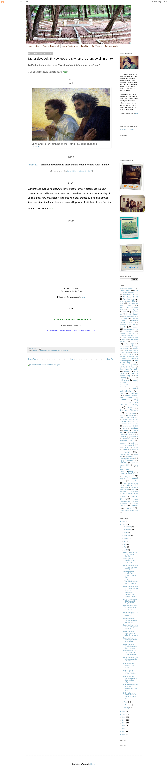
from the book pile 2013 (130, 422)
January (126, 708)
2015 (124, 524)
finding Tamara (129, 410)
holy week (131, 432)
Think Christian (128, 354)
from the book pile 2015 (130, 426)
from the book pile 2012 (130, 419)
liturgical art (124, 447)
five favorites (130, 413)
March (126, 702)
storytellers (134, 481)
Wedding (124, 358)
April (125, 550)
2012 (124, 717)
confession (124, 386)
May (125, 547)
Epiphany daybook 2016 (130, 337)
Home (71, 359)
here (65, 71)
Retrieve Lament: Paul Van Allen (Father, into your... (130, 672)
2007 (124, 731)
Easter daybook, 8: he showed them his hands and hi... (130, 614)
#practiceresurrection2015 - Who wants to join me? (130, 607)
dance (122, 393)
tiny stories (123, 491)
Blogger (93, 764)
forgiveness (131, 415)
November (127, 530)
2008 (124, 729)
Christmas (124, 318)
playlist (122, 472)
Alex (121, 303)
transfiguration (134, 491)
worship (135, 505)
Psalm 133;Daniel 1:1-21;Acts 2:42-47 (79, 171)
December (127, 527)
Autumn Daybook (132, 310)
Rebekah (135, 352)
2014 (124, 711)
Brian (124, 312)
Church (122, 327)
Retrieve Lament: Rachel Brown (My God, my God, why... (130, 679)
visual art (65, 350)
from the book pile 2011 (129, 417)
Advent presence (129, 299)
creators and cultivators (129, 390)
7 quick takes (125, 291)
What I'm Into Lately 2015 (128, 365)
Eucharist (125, 339)
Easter (35, 350)
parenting (130, 456)
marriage (126, 449)
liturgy (136, 447)
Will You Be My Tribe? (127, 367)
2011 (124, 720)
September (127, 535)
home (30, 46)
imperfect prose (128, 439)
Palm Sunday (126, 352)
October (126, 532)
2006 (124, 734)
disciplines (134, 393)
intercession (123, 443)
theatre (134, 489)
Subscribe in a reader (127, 129)
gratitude (134, 428)
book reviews (124, 380)
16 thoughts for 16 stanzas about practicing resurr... (130, 560)
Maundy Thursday (125, 346)
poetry (130, 472)
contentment (123, 389)
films (130, 408)
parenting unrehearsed (127, 459)
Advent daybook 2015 (130, 297)
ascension (133, 378)
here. (136, 113)
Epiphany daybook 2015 (129, 335)
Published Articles (111, 46)
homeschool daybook (127, 435)
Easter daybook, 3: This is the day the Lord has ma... (130, 646)
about (37, 46)
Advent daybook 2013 (130, 293)
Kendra (135, 342)
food (121, 415)
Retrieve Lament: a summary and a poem (129, 665)
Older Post (110, 359)
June (125, 544)
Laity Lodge (129, 344)
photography (125, 469)
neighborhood (124, 454)
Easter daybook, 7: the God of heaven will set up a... (130, 620)
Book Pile (84, 46)
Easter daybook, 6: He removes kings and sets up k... (130, 626)
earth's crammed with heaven (129, 396)
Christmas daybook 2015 (128, 324)
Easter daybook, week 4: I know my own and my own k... (130, 567)
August (126, 538)
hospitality (123, 437)
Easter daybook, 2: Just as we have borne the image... (130, 652)
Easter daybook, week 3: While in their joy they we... (130, 588)
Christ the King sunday (129, 316)
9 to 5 (136, 291)
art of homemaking (129, 374)
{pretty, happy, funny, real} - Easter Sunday (130, 554)
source (36, 146)
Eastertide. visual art (127, 333)
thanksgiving (124, 487)
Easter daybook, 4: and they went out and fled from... (130, 639)
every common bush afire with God (129, 402)
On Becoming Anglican (131, 350)
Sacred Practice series (69, 46)
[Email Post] (40, 348)
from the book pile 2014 (130, 424)
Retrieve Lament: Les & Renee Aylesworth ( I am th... (130, 687)
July (125, 541)
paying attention (126, 461)
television (130, 485)
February (127, 705)
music (127, 452)
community (124, 384)
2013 (124, 714)
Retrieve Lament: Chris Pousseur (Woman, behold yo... (129, 695)
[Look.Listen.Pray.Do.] (128, 369)
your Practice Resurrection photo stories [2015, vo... (130, 581)
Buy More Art (97, 46)
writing (128, 508)
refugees (122, 478)
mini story (135, 449)
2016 (124, 521)
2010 (124, 723)
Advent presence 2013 (128, 301)
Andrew (131, 305)
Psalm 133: (33, 164)
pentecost (123, 463)
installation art (126, 441)
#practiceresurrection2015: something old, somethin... (130, 601)
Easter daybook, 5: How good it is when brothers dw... (130, 633)
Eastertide (54, 350)
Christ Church (132, 314)
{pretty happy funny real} (129, 510)
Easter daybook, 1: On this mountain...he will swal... (130, 659)
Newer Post (32, 359)
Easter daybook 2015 (44, 350)
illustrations (134, 437)
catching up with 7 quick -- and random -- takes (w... (129, 574)
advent (126, 371)
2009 (124, 726)
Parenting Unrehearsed (51, 46)
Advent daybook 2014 (130, 295)
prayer (60, 350)
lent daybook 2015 (127, 445)
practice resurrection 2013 (129, 474)
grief (126, 430)
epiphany (123, 400)
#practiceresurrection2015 (127, 288)
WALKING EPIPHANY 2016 (129, 356)
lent (132, 443)
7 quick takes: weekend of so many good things (130, 594)
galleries (124, 428)
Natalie (135, 348)
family (135, 404)
